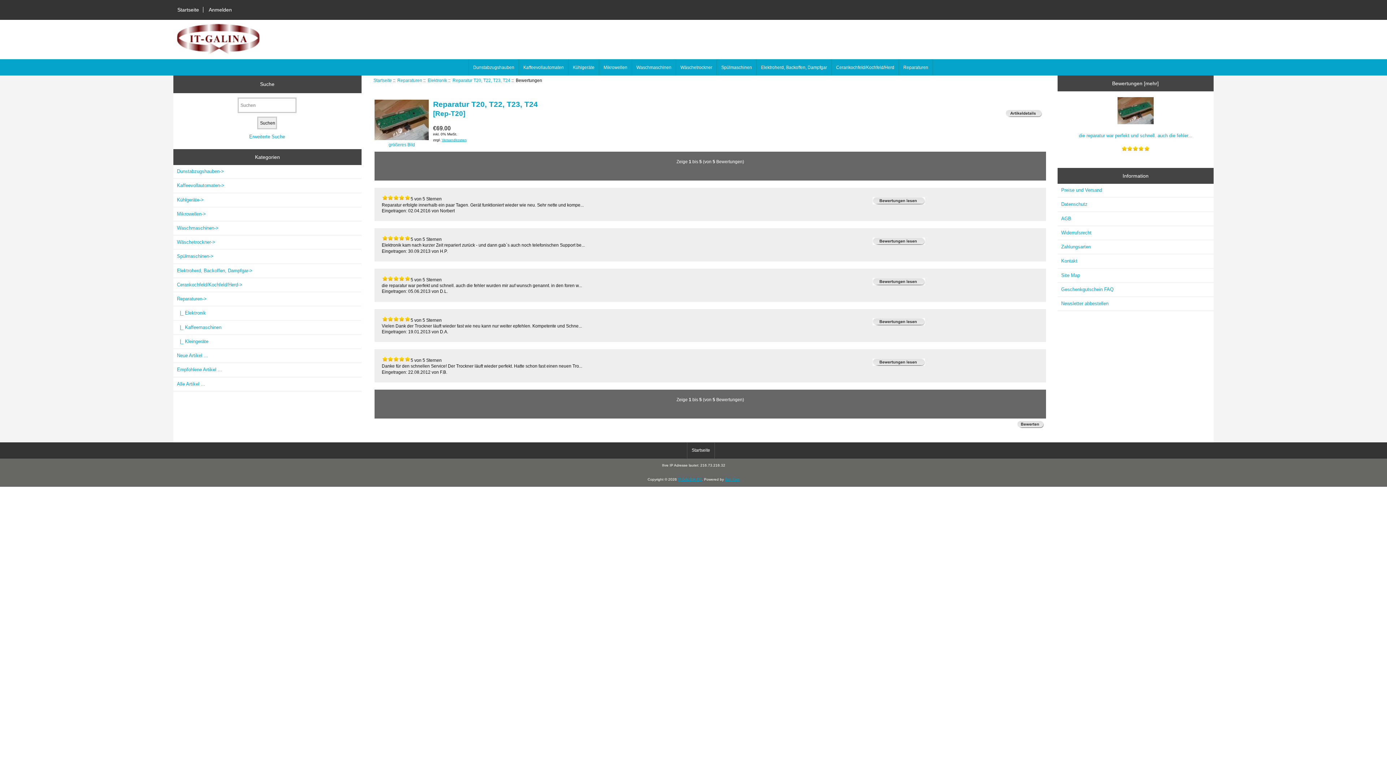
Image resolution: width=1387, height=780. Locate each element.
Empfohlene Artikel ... (199, 369)
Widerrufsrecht (1076, 232)
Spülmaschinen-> (195, 256)
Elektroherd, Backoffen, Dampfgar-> (214, 270)
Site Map (1070, 275)
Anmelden (220, 10)
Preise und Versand (1081, 190)
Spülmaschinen (736, 67)
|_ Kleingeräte (192, 341)
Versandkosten (454, 140)
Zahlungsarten (1076, 247)
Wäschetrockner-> (196, 242)
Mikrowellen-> (191, 214)
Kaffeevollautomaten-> (200, 185)
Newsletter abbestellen (1085, 303)
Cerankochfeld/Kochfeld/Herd (865, 67)
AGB (1066, 218)
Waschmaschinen (653, 67)
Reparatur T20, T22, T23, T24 (481, 80)
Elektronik (437, 80)
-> (192, 299)
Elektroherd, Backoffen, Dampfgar (794, 67)
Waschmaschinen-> (198, 228)
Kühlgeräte (584, 67)
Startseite (188, 10)
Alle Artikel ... (191, 384)
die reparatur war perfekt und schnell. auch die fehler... (1135, 135)
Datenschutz (1074, 204)
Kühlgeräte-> (190, 200)
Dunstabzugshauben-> (200, 171)
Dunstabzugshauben (493, 67)
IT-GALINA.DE (690, 479)
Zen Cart (732, 479)
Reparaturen (409, 80)
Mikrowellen (615, 67)
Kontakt (1069, 261)
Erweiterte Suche (267, 136)
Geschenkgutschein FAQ (1087, 289)
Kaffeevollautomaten (543, 67)
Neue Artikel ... (192, 355)
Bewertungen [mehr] (1135, 83)
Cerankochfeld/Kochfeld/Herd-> (209, 284)
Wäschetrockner (696, 67)
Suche (267, 84)
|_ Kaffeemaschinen (199, 327)
